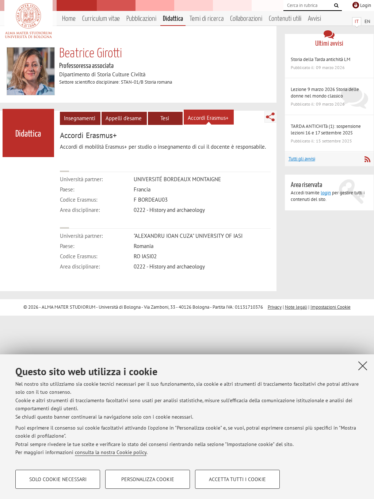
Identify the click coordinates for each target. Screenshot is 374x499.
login (326, 193)
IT (357, 21)
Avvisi (314, 18)
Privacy (275, 307)
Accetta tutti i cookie (237, 479)
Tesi (164, 118)
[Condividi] (270, 117)
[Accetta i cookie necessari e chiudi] (363, 366)
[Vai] (336, 5)
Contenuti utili (285, 18)
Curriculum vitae (101, 18)
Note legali (296, 307)
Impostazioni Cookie (330, 307)
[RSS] (367, 159)
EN (367, 21)
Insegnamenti (79, 118)
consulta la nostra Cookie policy (110, 452)
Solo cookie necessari (58, 479)
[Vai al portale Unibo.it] (28, 21)
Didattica (173, 18)
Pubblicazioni (141, 18)
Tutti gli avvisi (302, 159)
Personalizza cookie (147, 479)
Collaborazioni (246, 18)
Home (69, 18)
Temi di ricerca (207, 18)
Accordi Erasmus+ (208, 117)
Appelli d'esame (124, 118)
